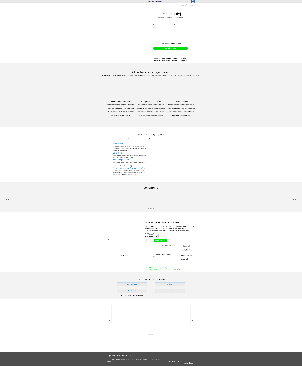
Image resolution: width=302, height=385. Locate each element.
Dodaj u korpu (160, 240)
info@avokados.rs (189, 363)
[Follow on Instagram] (194, 1)
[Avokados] (134, 5)
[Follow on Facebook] (192, 1)
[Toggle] (115, 284)
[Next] (294, 200)
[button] (183, 5)
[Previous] (7, 200)
